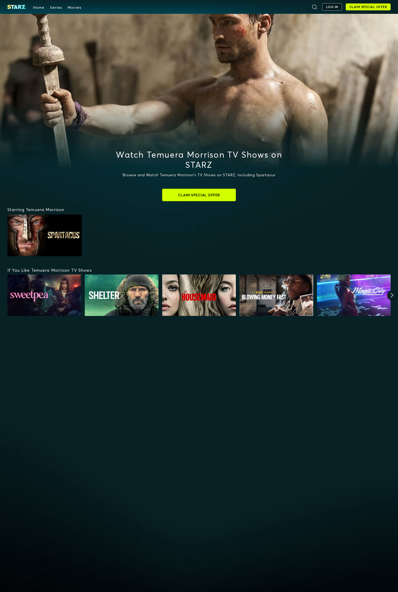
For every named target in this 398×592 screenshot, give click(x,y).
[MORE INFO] (44, 295)
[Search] (314, 7)
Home (38, 7)
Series (56, 7)
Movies (74, 7)
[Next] (392, 295)
